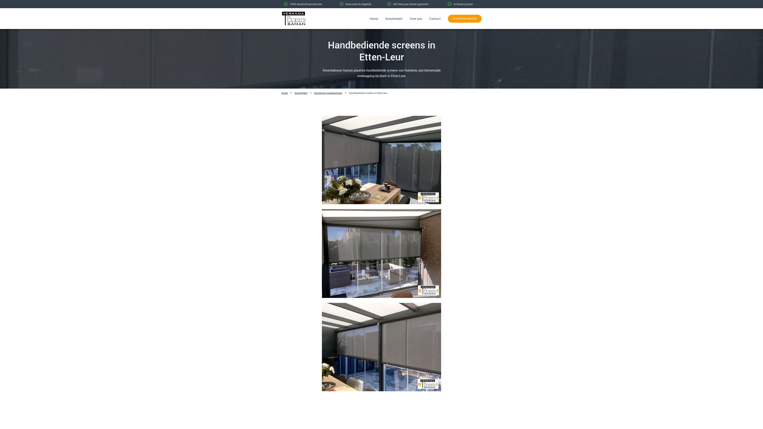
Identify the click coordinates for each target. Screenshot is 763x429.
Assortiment (394, 18)
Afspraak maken (465, 18)
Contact (435, 18)
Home (374, 18)
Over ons (416, 18)
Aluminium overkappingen (328, 93)
